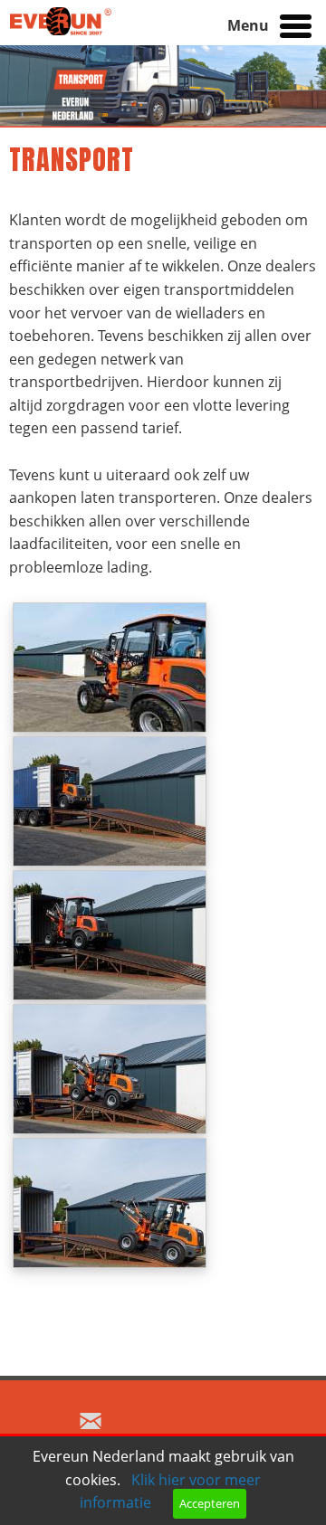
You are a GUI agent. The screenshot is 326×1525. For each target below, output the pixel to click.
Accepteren (209, 1503)
